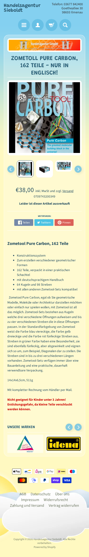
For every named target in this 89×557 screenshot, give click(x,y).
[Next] (78, 169)
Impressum (30, 499)
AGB (22, 494)
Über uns (62, 494)
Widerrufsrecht (56, 499)
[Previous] (10, 169)
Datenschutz (41, 494)
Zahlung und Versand (27, 505)
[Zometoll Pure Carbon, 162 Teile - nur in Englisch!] (25, 168)
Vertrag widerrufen (64, 505)
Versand (68, 191)
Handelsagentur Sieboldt (22, 8)
